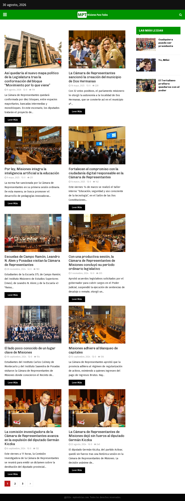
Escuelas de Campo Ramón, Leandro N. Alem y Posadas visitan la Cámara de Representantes (32, 261)
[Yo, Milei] (146, 64)
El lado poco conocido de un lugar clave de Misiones (30, 350)
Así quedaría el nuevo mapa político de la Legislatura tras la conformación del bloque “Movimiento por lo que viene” (32, 79)
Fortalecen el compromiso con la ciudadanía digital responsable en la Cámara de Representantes (96, 173)
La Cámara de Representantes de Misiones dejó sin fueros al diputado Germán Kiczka (96, 436)
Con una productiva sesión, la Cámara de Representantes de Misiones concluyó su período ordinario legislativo (92, 263)
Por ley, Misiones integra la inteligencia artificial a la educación (32, 171)
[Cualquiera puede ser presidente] (146, 44)
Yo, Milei (163, 60)
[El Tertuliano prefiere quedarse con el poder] (146, 85)
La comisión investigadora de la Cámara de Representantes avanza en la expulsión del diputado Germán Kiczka (32, 438)
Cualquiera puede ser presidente (165, 43)
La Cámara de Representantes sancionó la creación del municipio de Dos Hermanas (95, 77)
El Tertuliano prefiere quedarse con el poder (168, 85)
